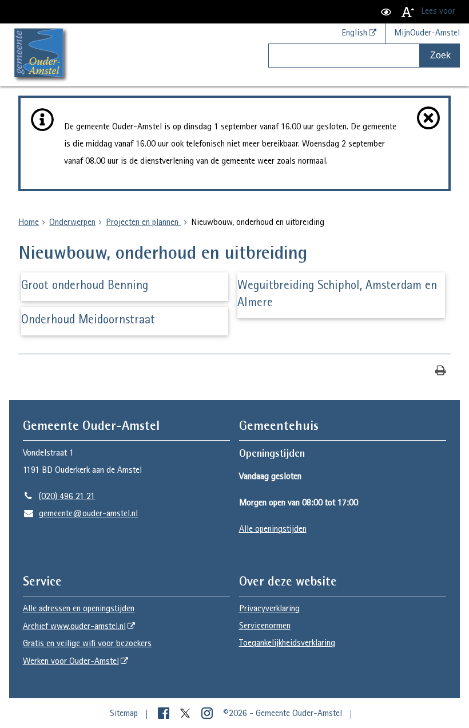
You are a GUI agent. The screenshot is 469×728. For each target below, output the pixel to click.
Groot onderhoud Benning (84, 286)
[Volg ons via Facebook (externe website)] (165, 714)
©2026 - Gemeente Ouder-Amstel (282, 714)
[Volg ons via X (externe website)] (186, 714)
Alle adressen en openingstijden (78, 609)
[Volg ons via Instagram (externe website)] (208, 714)
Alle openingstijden (273, 530)
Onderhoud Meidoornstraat (88, 321)
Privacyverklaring (269, 609)
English (354, 33)
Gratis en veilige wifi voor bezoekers (87, 644)
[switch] (386, 12)
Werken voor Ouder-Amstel (71, 662)
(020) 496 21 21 (59, 497)
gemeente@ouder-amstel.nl (80, 514)
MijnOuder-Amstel (427, 33)
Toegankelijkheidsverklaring (287, 643)
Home (28, 223)
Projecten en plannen (143, 223)
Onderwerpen (72, 223)
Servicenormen (265, 626)
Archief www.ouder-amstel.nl (74, 627)
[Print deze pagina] (441, 372)
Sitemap (124, 714)
